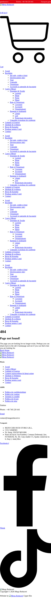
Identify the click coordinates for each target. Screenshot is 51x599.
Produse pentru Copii (13, 129)
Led (16, 116)
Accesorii (18, 107)
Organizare (14, 84)
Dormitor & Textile (17, 91)
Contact (8, 131)
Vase (12, 80)
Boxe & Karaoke (11, 127)
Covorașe (18, 105)
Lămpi (17, 113)
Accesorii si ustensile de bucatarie (23, 87)
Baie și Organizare (17, 102)
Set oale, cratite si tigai (18, 75)
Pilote (17, 96)
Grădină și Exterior (12, 122)
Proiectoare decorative (23, 118)
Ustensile (13, 82)
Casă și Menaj (10, 89)
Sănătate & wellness (13, 125)
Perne (17, 98)
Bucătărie (8, 73)
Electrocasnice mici (17, 78)
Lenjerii (18, 93)
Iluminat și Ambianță (18, 111)
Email (2, 414)
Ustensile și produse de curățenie (22, 120)
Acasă (7, 71)
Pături (17, 100)
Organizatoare (20, 109)
